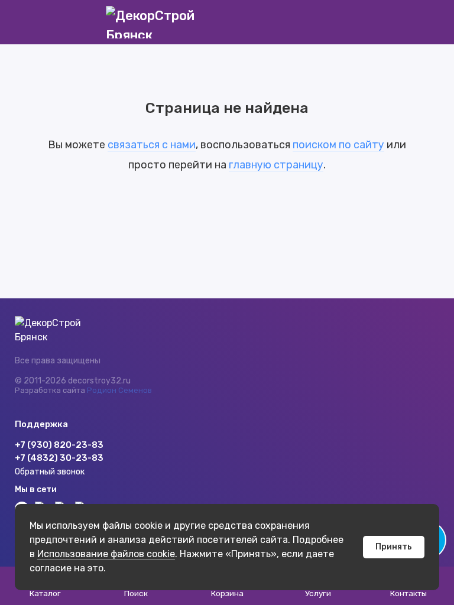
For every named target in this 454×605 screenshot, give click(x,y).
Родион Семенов (119, 390)
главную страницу (276, 164)
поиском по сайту (338, 144)
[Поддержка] (432, 22)
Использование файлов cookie (106, 554)
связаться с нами (152, 144)
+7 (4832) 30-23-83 (59, 458)
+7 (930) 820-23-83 (59, 445)
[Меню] (22, 22)
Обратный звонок (50, 472)
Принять (393, 547)
